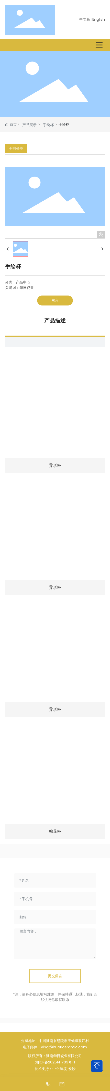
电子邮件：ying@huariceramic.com (55, 1047)
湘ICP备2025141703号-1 (55, 1062)
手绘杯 (48, 124)
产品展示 (29, 124)
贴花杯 (55, 831)
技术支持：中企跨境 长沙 (55, 1068)
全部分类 (16, 148)
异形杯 (55, 465)
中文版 (84, 19)
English (98, 19)
